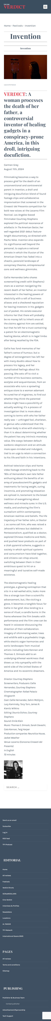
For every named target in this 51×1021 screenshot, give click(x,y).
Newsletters (7, 912)
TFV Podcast (7, 845)
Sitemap (6, 971)
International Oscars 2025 (13, 936)
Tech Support (8, 1016)
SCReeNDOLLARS (9, 894)
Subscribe (7, 826)
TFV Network (7, 930)
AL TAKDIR (7, 924)
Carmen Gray (11, 165)
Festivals (18, 25)
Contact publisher (13, 1004)
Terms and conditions (11, 965)
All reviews (7, 875)
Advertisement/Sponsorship (14, 1010)
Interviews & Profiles (11, 906)
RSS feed (6, 838)
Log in (5, 832)
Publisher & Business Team (14, 998)
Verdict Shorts (8, 888)
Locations (6, 918)
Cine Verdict (7, 900)
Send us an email (9, 820)
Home (7, 25)
